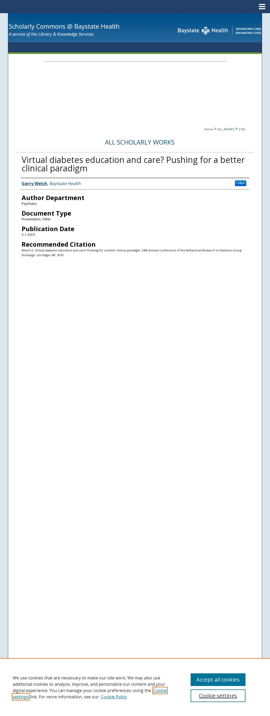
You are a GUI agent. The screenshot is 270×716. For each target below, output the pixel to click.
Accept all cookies (218, 679)
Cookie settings (218, 695)
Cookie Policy (114, 697)
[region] (135, 687)
